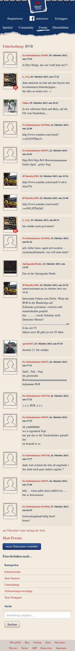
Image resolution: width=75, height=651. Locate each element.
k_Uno (25, 76)
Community (26, 27)
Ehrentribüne (60, 27)
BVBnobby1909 (30, 176)
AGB (34, 647)
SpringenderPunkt (32, 264)
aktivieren (42, 18)
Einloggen (61, 18)
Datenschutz (46, 647)
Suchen (12, 624)
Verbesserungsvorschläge (18, 591)
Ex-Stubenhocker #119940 (35, 125)
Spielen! (8, 27)
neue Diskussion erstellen (22, 546)
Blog (27, 642)
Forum (43, 27)
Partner (24, 647)
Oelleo (25, 103)
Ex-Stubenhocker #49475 (35, 150)
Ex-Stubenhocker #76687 (35, 55)
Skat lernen (60, 642)
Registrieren (15, 18)
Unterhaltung (13, 46)
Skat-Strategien (13, 597)
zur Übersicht (10, 530)
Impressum (61, 647)
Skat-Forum (12, 537)
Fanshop (37, 642)
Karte (48, 642)
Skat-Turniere (12, 578)
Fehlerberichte (12, 572)
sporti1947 (27, 343)
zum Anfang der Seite (32, 530)
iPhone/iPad (15, 642)
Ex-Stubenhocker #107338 (35, 395)
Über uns (13, 647)
